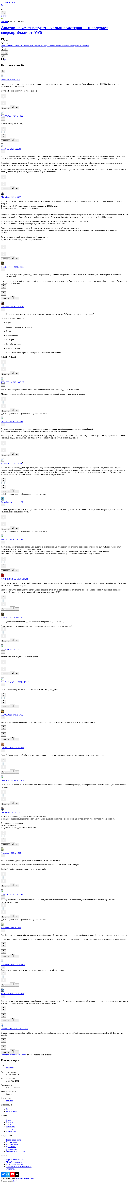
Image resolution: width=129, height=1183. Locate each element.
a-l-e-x (3, 463)
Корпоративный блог (15, 1160)
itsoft (3, 80)
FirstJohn (4, 22)
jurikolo (4, 748)
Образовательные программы (18, 1166)
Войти (9, 1109)
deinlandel (5, 965)
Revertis (4, 502)
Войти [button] (4, 16)
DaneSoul (5, 267)
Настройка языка (8, 1178)
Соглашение (11, 1149)
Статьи (9, 1120)
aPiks (3, 149)
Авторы (9, 1129)
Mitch (3, 197)
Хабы (8, 1124)
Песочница (11, 1131)
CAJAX (4, 715)
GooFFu (4, 116)
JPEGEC (4, 382)
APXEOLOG (6, 579)
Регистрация (11, 1111)
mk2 (3, 649)
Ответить (5, 108)
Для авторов (11, 1142)
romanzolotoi (6, 780)
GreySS (4, 894)
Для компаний (12, 1144)
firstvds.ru (10, 1068)
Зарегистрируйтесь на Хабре (13, 1055)
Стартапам (10, 1169)
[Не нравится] (3, 103)
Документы (11, 1147)
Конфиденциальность (15, 1151)
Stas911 (4, 994)
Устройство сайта (13, 1140)
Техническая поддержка (26, 1178)
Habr (15, 1181)
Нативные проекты (14, 1164)
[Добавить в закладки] (12, 107)
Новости (9, 1122)
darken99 (4, 307)
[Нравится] (3, 96)
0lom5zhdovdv (7, 682)
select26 (4, 421)
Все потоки (10, 2)
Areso (3, 853)
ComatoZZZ (6, 1029)
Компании (10, 1127)
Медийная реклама (14, 1162)
